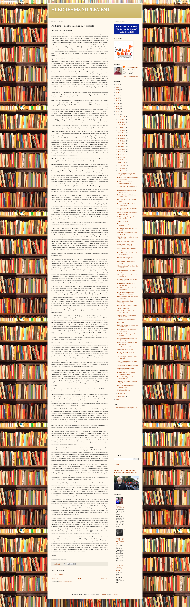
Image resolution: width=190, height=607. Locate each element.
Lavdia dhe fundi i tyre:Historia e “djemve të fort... (126, 386)
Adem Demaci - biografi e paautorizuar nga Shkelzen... (126, 245)
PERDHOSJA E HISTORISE (125, 241)
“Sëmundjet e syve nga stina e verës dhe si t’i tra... (127, 275)
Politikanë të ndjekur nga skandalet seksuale (127, 229)
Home (80, 578)
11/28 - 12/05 (122, 125)
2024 (117, 90)
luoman (104, 594)
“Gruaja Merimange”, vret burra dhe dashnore (127, 267)
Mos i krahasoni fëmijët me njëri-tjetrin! (126, 249)
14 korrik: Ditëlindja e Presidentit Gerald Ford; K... (126, 316)
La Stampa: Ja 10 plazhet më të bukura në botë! (126, 284)
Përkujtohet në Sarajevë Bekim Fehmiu (126, 262)
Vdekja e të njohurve (123, 308)
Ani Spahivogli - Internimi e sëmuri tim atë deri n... (127, 357)
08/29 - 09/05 (122, 157)
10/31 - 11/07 (122, 135)
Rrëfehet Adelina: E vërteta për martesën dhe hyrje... (126, 373)
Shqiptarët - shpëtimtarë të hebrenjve (127, 365)
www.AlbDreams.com (131, 67)
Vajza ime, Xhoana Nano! (120, 507)
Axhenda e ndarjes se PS (124, 347)
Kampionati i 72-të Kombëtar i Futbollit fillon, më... (126, 204)
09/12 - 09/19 (122, 154)
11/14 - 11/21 (122, 130)
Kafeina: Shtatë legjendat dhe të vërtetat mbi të (126, 377)
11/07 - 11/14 (122, 133)
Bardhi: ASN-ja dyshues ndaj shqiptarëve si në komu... (125, 293)
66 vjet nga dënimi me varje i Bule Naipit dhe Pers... (127, 213)
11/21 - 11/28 (122, 127)
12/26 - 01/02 (122, 116)
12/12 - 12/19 (122, 122)
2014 (117, 103)
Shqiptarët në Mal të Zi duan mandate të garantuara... (127, 297)
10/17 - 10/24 (122, 141)
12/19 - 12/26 (122, 119)
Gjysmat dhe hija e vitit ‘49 (125, 349)
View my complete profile (130, 76)
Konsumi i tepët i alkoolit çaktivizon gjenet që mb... (127, 178)
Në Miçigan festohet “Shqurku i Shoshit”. (119, 567)
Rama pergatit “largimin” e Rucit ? (127, 305)
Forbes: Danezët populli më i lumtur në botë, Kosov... (127, 196)
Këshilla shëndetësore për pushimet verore (127, 271)
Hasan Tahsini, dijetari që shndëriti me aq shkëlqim (127, 253)
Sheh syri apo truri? (122, 221)
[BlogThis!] (70, 564)
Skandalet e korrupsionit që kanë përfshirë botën (126, 289)
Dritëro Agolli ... (122, 322)
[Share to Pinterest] (75, 564)
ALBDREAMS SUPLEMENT (80, 9)
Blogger (116, 594)
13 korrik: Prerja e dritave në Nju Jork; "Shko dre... (126, 311)
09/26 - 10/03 (122, 149)
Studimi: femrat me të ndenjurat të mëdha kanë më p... (127, 187)
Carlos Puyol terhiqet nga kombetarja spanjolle (127, 334)
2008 (117, 399)
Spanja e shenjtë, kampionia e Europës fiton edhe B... (125, 369)
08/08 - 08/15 (122, 160)
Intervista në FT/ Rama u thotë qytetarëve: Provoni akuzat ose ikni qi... (125, 472)
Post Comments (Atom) (65, 582)
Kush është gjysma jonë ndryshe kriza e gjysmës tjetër (127, 326)
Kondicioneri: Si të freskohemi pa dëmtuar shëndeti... (126, 191)
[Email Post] (64, 564)
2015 (117, 101)
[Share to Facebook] (74, 564)
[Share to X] (72, 564)
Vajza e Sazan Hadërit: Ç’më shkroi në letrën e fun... (127, 362)
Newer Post (55, 578)
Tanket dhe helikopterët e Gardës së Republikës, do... (127, 382)
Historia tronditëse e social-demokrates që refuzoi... (125, 258)
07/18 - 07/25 (122, 168)
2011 (117, 111)
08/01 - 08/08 (122, 163)
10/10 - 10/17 (122, 144)
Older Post (104, 578)
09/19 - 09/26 (122, 152)
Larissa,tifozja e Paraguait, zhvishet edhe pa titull (127, 343)
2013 (117, 106)
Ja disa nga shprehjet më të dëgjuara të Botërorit (127, 280)
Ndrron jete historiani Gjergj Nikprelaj (125, 302)
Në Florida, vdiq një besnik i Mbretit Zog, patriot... (127, 233)
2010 (117, 114)
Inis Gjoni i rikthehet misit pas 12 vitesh (126, 353)
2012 (117, 109)
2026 (117, 84)
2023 (117, 92)
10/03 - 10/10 (122, 146)
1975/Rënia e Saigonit (123, 390)
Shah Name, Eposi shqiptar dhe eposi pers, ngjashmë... (127, 217)
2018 (117, 95)
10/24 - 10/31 (122, 138)
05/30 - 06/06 (122, 396)
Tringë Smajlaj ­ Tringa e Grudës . (126, 319)
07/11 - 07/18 (122, 171)
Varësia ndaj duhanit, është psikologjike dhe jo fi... (124, 182)
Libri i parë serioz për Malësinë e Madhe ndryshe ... (126, 330)
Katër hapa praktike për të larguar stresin (126, 200)
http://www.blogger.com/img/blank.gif (126, 408)
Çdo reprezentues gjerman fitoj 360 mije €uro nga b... (127, 339)
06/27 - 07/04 (122, 393)
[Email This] (68, 564)
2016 (117, 98)
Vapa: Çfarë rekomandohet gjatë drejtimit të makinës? (126, 174)
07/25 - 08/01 (122, 165)
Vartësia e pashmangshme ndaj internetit (125, 225)
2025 (117, 87)
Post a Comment (58, 574)
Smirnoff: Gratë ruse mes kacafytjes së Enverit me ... (127, 209)
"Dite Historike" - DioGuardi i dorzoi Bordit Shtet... (127, 238)
